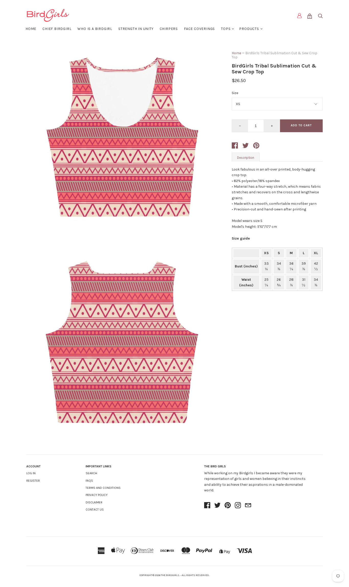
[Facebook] (207, 505)
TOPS (225, 29)
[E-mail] (248, 505)
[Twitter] (217, 505)
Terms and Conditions (103, 488)
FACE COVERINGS (199, 29)
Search (91, 473)
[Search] (320, 17)
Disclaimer (94, 502)
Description (245, 158)
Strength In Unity (136, 29)
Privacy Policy (97, 495)
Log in (31, 473)
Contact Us (95, 509)
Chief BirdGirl (56, 29)
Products (249, 29)
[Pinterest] (228, 505)
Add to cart (301, 125)
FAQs (89, 480)
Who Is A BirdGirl (94, 29)
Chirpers (169, 29)
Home (31, 29)
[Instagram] (238, 505)
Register (33, 480)
